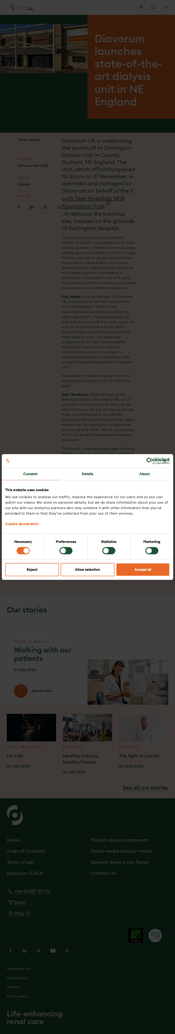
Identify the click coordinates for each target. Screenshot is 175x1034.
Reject (32, 569)
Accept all (142, 569)
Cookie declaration (22, 524)
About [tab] (144, 474)
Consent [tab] (30, 474)
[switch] (65, 550)
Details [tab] (87, 474)
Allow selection (87, 569)
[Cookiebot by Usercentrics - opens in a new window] (150, 461)
